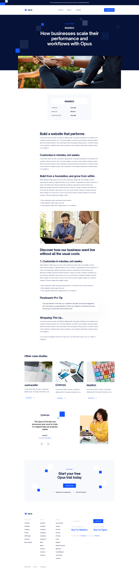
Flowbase (83, 536)
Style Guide (27, 566)
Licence (35, 566)
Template (78, 10)
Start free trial (69, 485)
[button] (69, 10)
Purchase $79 (109, 10)
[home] (28, 10)
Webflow (97, 536)
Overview (60, 10)
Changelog (43, 566)
